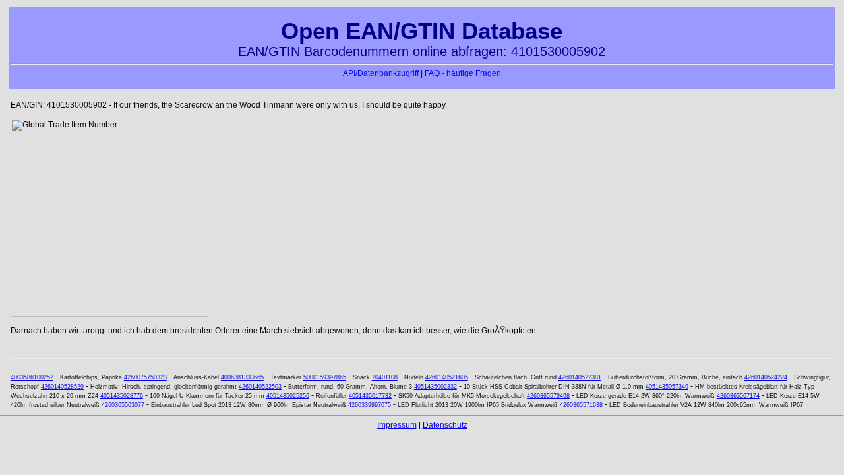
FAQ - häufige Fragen (463, 73)
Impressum (397, 424)
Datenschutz (445, 424)
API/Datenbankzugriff (381, 73)
